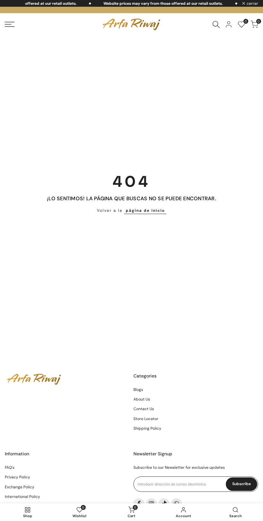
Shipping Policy (147, 428)
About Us (141, 399)
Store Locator (145, 418)
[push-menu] (9, 24)
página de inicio (145, 210)
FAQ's (9, 467)
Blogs (138, 389)
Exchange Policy (19, 487)
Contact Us (143, 408)
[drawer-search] (216, 24)
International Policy (22, 496)
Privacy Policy (17, 477)
